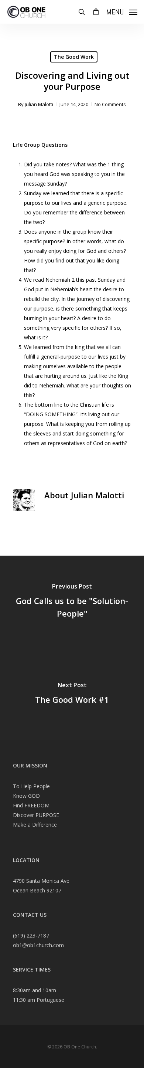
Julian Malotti (39, 104)
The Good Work (74, 56)
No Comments (110, 104)
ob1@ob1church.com (38, 945)
